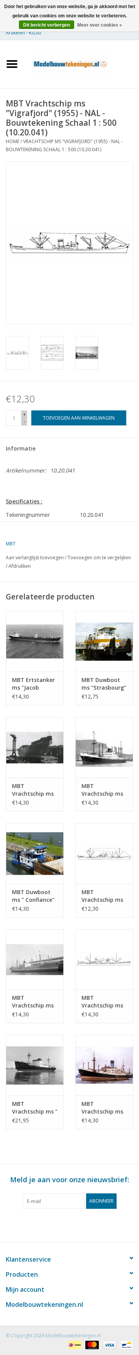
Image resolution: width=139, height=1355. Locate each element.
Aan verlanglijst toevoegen (35, 557)
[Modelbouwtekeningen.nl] (81, 63)
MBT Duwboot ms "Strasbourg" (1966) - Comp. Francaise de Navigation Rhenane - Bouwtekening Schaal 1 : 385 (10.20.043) (103, 684)
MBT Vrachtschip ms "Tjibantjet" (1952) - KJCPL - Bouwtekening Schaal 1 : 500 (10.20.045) (102, 790)
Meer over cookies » (99, 25)
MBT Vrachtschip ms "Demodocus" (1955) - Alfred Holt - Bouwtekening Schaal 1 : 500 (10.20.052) (102, 1107)
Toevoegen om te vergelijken (99, 557)
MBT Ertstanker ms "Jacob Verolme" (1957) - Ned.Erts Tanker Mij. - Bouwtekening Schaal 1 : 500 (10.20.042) (33, 684)
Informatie (21, 448)
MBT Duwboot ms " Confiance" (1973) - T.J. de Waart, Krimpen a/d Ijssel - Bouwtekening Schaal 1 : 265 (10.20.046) (33, 896)
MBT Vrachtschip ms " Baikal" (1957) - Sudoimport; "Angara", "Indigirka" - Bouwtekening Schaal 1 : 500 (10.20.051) (35, 1107)
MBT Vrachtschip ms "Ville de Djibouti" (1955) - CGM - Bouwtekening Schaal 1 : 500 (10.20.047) (104, 896)
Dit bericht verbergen (46, 25)
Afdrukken (19, 566)
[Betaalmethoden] (73, 1344)
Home (12, 141)
